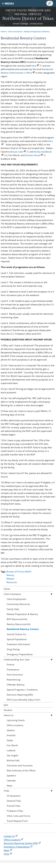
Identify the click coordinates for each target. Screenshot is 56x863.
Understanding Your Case (17, 659)
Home (3, 31)
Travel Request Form (17, 820)
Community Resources (18, 604)
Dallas (10, 740)
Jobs (6, 704)
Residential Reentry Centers (23, 629)
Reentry (10, 575)
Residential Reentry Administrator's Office (27, 71)
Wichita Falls (13, 760)
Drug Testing (13, 649)
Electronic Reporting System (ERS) (21, 843)
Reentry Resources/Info (19, 624)
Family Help (13, 609)
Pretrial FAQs (13, 805)
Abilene (10, 730)
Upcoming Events (16, 720)
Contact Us (9, 836)
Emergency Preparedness (20, 654)
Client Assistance (15, 31)
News (9, 785)
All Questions (13, 795)
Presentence (13, 669)
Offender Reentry (15, 684)
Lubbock (11, 750)
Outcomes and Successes (20, 765)
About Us (8, 715)
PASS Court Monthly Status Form (23, 699)
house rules (17, 151)
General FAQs (14, 800)
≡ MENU (8, 3)
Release (10, 578)
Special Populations (17, 639)
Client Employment (16, 599)
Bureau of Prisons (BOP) (18, 571)
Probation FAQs (15, 810)
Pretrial (10, 664)
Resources (11, 582)
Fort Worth (12, 745)
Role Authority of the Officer (21, 770)
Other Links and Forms (18, 815)
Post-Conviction (15, 674)
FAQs (6, 790)
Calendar (11, 780)
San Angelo (12, 755)
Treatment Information (18, 644)
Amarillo (11, 735)
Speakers (11, 775)
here (34, 65)
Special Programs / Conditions (22, 689)
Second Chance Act (16, 634)
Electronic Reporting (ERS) (20, 694)
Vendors (8, 710)
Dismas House (32, 155)
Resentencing (13, 679)
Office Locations (15, 725)
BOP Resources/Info (17, 619)
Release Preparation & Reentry (37, 31)
